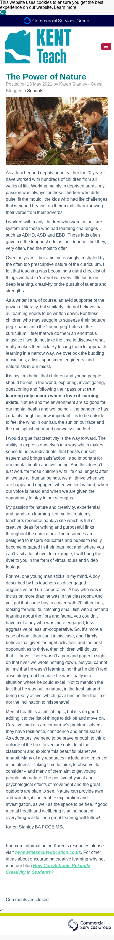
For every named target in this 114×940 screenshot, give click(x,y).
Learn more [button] (65, 7)
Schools (35, 90)
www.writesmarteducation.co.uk (48, 852)
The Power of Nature (46, 76)
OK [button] (3, 12)
